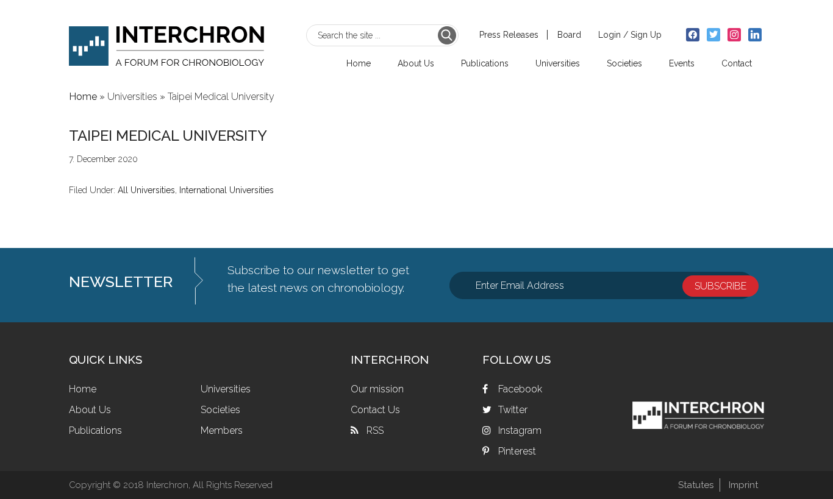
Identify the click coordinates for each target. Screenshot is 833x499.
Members (222, 430)
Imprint (743, 485)
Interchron (166, 40)
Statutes (695, 485)
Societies (220, 410)
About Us (90, 410)
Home (82, 389)
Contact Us (375, 410)
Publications (95, 430)
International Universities (226, 190)
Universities (226, 389)
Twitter (512, 410)
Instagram (520, 430)
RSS (375, 430)
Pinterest (517, 451)
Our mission (377, 389)
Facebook (520, 389)
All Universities (146, 190)
